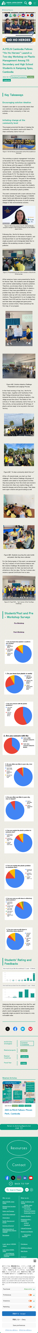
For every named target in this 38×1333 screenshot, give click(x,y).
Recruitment (6, 1235)
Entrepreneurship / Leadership (26, 1220)
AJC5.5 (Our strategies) (9, 1214)
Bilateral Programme (29, 1211)
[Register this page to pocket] (30, 1029)
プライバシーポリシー (11, 1330)
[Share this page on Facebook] (15, 1029)
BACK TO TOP (22, 1183)
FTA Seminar (27, 1209)
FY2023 (23, 1063)
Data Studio (24, 1251)
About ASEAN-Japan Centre (8, 1202)
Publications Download (26, 1235)
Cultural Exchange (26, 1228)
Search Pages (15, 1190)
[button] (35, 1261)
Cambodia (6, 80)
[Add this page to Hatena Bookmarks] (23, 1029)
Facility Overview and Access (8, 1221)
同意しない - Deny (19, 1319)
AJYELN (30, 77)
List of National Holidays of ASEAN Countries (9, 1254)
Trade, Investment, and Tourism (27, 1202)
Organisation (6, 1218)
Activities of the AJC (8, 1226)
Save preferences (19, 1325)
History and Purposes (8, 1211)
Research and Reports (27, 1231)
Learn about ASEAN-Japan (8, 1250)
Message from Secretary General (9, 1207)
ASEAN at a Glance (26, 1248)
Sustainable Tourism (29, 1213)
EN (27, 1190)
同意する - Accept (19, 1314)
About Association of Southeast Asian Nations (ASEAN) (9, 1230)
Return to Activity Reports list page (19, 1127)
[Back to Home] (12, 3)
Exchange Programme (19, 77)
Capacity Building (26, 1216)
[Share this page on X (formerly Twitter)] (7, 1029)
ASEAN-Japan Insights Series (27, 1206)
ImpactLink (27, 1225)
